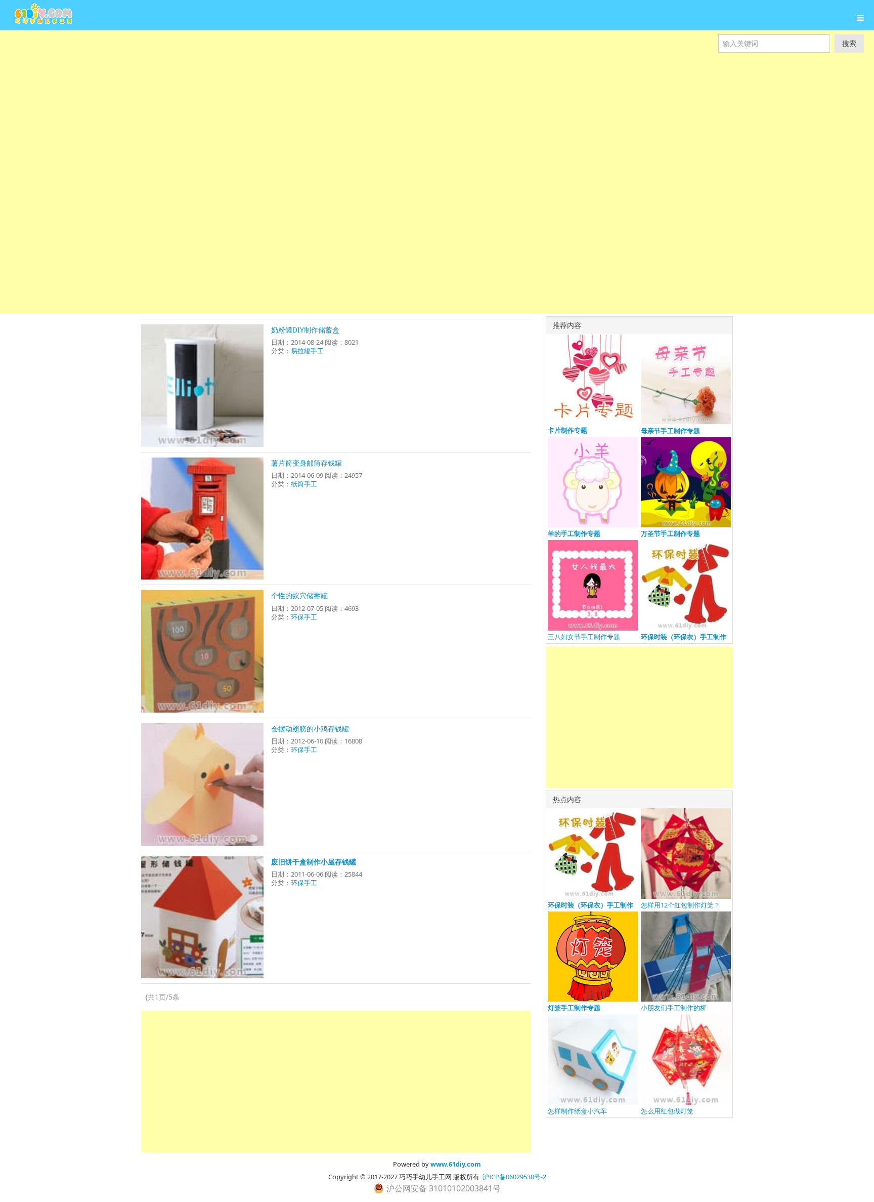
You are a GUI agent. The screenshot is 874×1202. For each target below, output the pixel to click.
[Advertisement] (303, 101)
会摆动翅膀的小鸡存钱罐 (310, 728)
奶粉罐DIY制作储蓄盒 (305, 330)
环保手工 (304, 616)
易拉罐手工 (307, 350)
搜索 (849, 43)
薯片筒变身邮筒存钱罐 (306, 463)
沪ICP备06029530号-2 (514, 1176)
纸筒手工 (304, 483)
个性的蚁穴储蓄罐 (299, 595)
